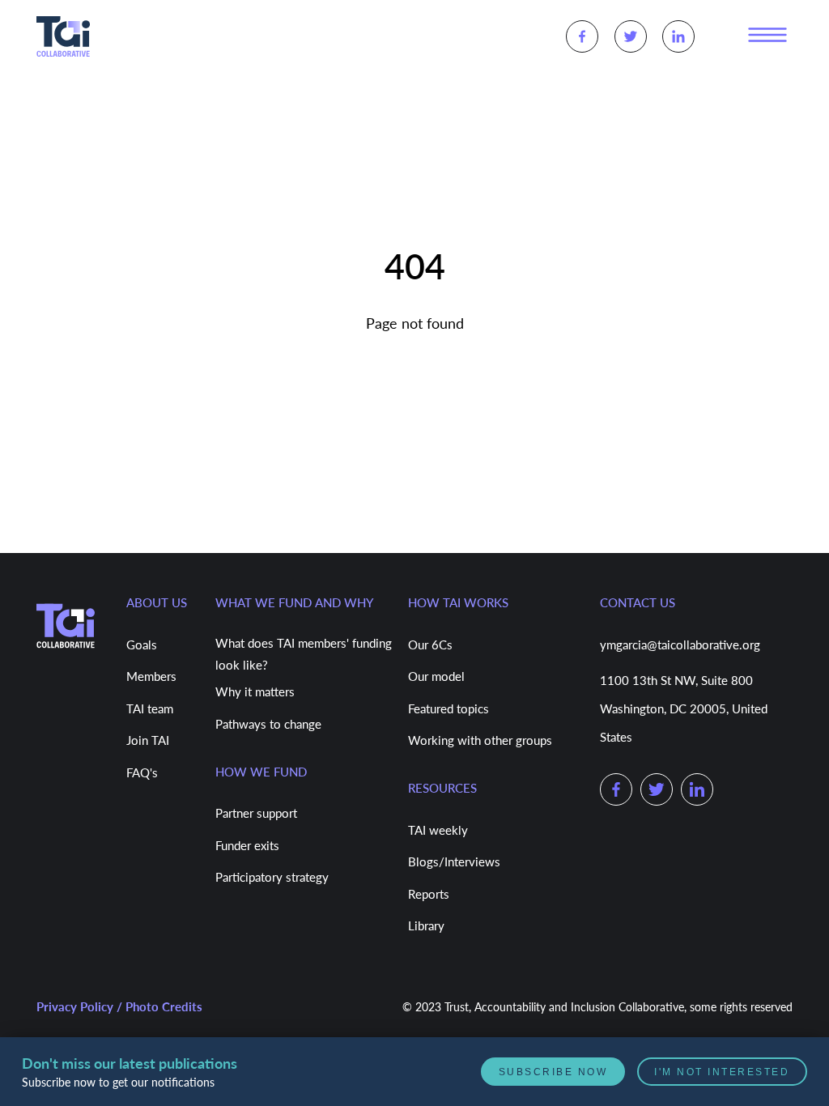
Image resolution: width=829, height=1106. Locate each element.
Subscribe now (569, 1071)
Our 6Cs (430, 644)
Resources (442, 788)
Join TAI (147, 740)
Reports (428, 894)
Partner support (256, 813)
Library (426, 925)
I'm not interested (727, 1071)
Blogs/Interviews (454, 861)
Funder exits (247, 845)
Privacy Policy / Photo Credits (119, 1006)
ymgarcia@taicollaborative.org (680, 644)
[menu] (767, 35)
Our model (436, 676)
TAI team (149, 708)
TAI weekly (438, 830)
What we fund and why (294, 602)
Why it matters (255, 691)
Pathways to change (268, 724)
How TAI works (458, 602)
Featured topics (448, 708)
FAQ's (142, 772)
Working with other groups (480, 740)
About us (156, 602)
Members (151, 676)
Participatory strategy (272, 877)
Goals (141, 644)
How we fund (261, 772)
